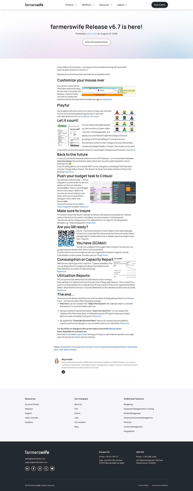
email (76, 337)
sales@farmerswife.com (35, 458)
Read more (130, 150)
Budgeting (128, 404)
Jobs (76, 418)
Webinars (29, 409)
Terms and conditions (160, 485)
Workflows (86, 5)
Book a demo (159, 5)
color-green (64, 349)
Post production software (82, 347)
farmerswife (65, 347)
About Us (78, 404)
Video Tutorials (31, 418)
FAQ (76, 409)
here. (94, 306)
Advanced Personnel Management (138, 418)
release (73, 349)
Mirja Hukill (91, 33)
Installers (29, 422)
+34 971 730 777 (111, 456)
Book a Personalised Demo (96, 42)
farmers (35, 485)
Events (77, 413)
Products (69, 5)
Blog (76, 426)
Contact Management (133, 426)
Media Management (132, 413)
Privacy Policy (143, 485)
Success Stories (32, 404)
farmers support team (76, 334)
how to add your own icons (88, 116)
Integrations (129, 431)
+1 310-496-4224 (149, 456)
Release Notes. (115, 328)
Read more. (107, 99)
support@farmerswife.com (36, 462)
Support (120, 5)
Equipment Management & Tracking (139, 409)
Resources (104, 5)
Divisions (127, 422)
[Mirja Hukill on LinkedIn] (63, 372)
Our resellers (80, 422)
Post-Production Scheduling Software (110, 347)
